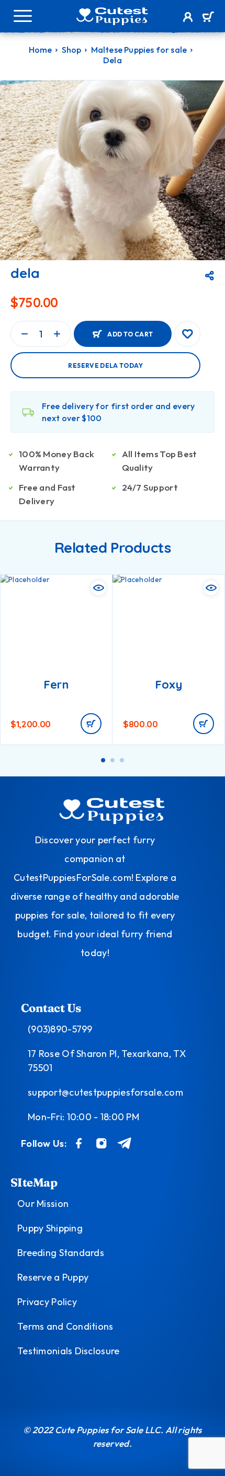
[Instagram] (102, 1143)
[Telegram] (125, 1143)
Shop (72, 49)
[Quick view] (98, 587)
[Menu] (22, 15)
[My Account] (188, 18)
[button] (91, 723)
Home (40, 49)
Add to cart (130, 334)
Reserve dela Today (105, 365)
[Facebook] (79, 1143)
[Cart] (208, 18)
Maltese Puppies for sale (139, 49)
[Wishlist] (187, 334)
